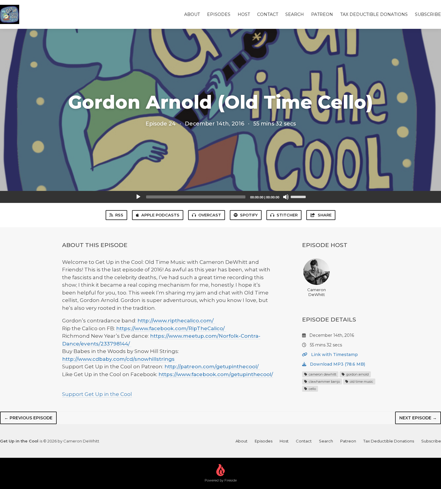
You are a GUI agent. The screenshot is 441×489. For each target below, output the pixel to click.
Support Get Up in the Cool (97, 394)
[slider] (299, 196)
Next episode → (418, 418)
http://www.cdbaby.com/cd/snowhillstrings (119, 359)
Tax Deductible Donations (374, 14)
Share (325, 215)
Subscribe (428, 14)
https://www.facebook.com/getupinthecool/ (215, 374)
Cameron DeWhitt (316, 292)
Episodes (218, 14)
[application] (220, 197)
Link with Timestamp (334, 354)
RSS (119, 215)
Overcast (209, 215)
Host (244, 14)
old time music (361, 381)
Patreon (322, 14)
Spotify (249, 215)
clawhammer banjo (324, 381)
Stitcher (287, 215)
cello (312, 389)
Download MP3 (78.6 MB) (337, 364)
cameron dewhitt (322, 374)
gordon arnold (357, 374)
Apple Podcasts (160, 215)
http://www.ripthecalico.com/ (176, 321)
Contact (267, 14)
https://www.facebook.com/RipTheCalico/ (171, 328)
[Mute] (286, 197)
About (192, 14)
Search (294, 14)
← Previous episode (28, 418)
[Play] (138, 197)
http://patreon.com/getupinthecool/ (212, 367)
